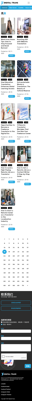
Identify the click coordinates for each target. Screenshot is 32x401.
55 (9, 277)
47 (28, 268)
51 (18, 273)
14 (14, 247)
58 (23, 277)
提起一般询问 (7, 324)
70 (23, 285)
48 (4, 273)
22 (23, 252)
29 (28, 256)
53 (27, 273)
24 (4, 256)
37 (9, 264)
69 (18, 285)
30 (4, 260)
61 (9, 281)
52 (23, 273)
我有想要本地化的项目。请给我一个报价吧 (16, 322)
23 (28, 252)
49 (9, 273)
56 (14, 277)
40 (23, 264)
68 (14, 285)
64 (23, 281)
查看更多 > (11, 55)
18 (4, 252)
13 (9, 247)
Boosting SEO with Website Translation (22, 42)
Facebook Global (5, 386)
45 (18, 268)
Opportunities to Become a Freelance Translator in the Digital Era (8, 129)
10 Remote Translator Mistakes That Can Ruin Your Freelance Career (24, 129)
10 (23, 243)
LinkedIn (3, 384)
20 (14, 252)
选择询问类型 (6, 320)
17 (27, 247)
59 (27, 277)
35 (27, 260)
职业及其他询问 (16, 308)
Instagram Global (5, 392)
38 (14, 264)
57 (18, 277)
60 (4, 281)
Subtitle (20, 8)
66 (4, 285)
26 (14, 256)
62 (14, 281)
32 (14, 260)
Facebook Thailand (6, 389)
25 (9, 256)
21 (18, 252)
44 (14, 268)
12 (4, 247)
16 (23, 247)
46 (23, 268)
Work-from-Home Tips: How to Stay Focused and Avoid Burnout (8, 44)
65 (28, 281)
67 (9, 285)
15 (18, 247)
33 (18, 260)
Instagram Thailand (6, 394)
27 (18, 256)
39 (18, 264)
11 (27, 243)
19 (9, 252)
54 (4, 277)
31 (9, 260)
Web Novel (12, 8)
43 (9, 268)
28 (23, 256)
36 (4, 264)
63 (18, 281)
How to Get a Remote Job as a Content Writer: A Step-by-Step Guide (23, 172)
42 (4, 268)
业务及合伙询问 (16, 302)
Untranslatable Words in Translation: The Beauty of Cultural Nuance (23, 87)
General (4, 8)
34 (23, 260)
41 (27, 264)
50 (14, 273)
